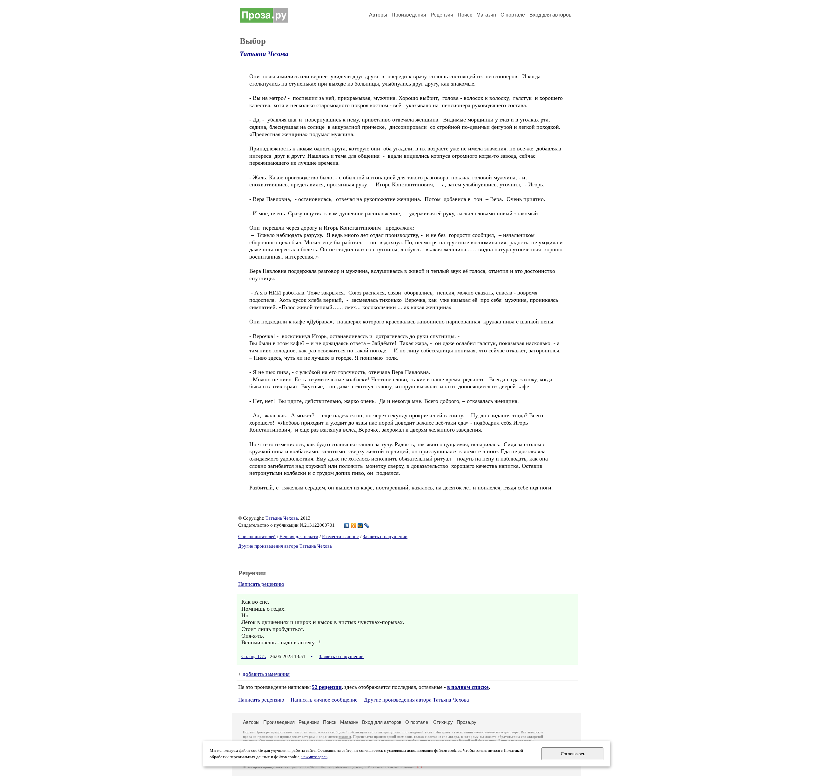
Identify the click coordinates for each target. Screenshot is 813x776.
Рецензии (442, 14)
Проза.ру (466, 722)
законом (345, 736)
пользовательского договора (496, 732)
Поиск (465, 14)
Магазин (486, 14)
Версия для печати (298, 536)
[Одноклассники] (353, 526)
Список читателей (257, 536)
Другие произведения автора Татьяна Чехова (285, 546)
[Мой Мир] (360, 526)
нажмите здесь (314, 757)
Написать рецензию (261, 584)
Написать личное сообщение (324, 700)
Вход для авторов (550, 14)
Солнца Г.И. (253, 656)
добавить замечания (266, 674)
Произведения (409, 14)
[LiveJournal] (367, 526)
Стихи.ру (443, 722)
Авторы (378, 14)
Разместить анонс (340, 536)
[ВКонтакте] (347, 526)
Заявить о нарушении (385, 536)
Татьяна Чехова (264, 54)
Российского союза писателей (391, 767)
